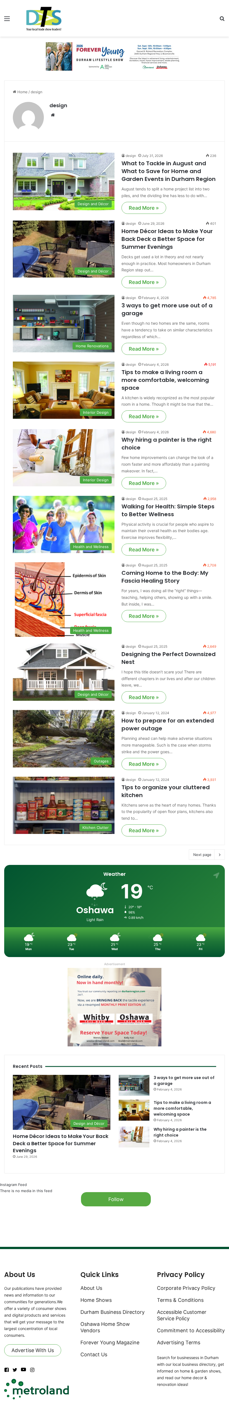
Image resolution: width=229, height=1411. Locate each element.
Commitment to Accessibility (191, 1330)
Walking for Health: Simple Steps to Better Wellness (167, 510)
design (58, 105)
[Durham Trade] (44, 18)
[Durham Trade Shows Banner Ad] (114, 56)
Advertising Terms (178, 1342)
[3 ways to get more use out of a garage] (134, 1085)
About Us (91, 1288)
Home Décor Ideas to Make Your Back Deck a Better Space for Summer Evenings (167, 239)
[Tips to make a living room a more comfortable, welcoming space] (134, 1110)
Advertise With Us (32, 1350)
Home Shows (96, 1300)
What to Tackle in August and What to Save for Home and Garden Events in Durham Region (168, 171)
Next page (202, 854)
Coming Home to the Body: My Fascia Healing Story (164, 577)
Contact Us (93, 1354)
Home (22, 92)
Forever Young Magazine (109, 1342)
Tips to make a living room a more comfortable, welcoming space (165, 380)
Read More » (144, 208)
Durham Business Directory (112, 1312)
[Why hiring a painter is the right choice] (134, 1137)
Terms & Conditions (180, 1300)
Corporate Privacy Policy (186, 1288)
